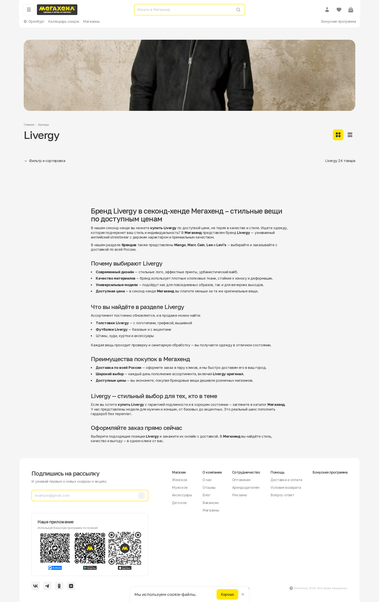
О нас (207, 480)
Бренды (43, 124)
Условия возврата (285, 487)
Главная (29, 124)
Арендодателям (245, 487)
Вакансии (210, 502)
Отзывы (209, 487)
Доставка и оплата (286, 480)
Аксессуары (182, 495)
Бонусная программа (338, 21)
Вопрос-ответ (282, 495)
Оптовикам (241, 480)
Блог (207, 495)
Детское (179, 502)
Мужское (180, 487)
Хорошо (227, 594)
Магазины (91, 21)
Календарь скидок (64, 21)
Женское (179, 480)
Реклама (239, 495)
